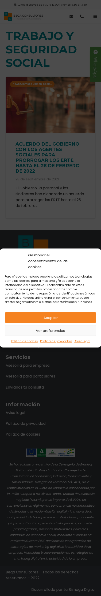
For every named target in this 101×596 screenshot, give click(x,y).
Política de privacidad (56, 341)
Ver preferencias (50, 330)
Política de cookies (24, 341)
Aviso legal (82, 341)
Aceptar (50, 317)
